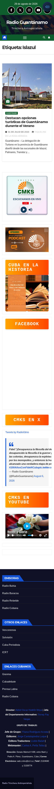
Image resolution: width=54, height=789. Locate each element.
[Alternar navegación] (25, 38)
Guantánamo (11, 113)
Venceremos (9, 630)
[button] (44, 37)
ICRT (5, 652)
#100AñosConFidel (20, 467)
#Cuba (35, 467)
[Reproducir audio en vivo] (47, 7)
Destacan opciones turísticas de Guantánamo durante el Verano (26, 122)
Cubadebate (9, 681)
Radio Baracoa (10, 593)
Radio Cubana (10, 608)
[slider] (13, 535)
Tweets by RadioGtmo (17, 432)
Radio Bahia (9, 586)
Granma (6, 674)
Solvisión (7, 637)
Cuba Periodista (11, 645)
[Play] (23, 210)
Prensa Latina (10, 689)
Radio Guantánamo (27, 22)
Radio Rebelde (10, 600)
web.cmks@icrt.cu (25, 761)
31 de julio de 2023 (19, 132)
